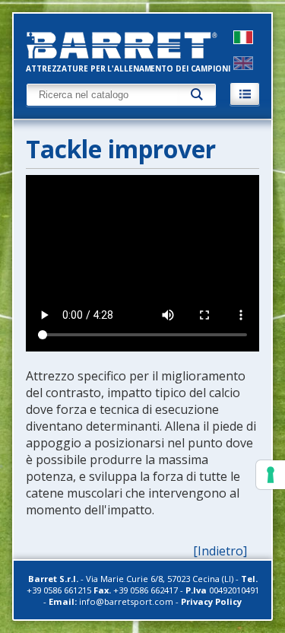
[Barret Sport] (128, 45)
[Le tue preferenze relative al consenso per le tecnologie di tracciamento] (270, 474)
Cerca (198, 94)
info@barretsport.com (126, 601)
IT (243, 37)
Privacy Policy (211, 601)
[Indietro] (220, 550)
